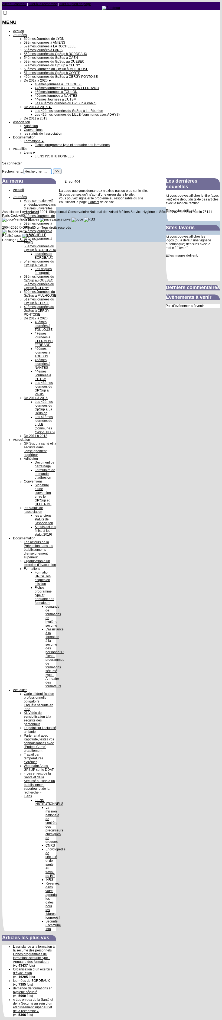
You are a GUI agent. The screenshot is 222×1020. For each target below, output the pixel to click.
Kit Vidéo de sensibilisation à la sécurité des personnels (37, 718)
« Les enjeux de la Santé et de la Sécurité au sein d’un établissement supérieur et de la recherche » (39, 783)
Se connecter (12, 163)
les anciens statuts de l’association (44, 519)
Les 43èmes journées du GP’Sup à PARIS (65, 103)
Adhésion (31, 126)
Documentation (24, 137)
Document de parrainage (44, 464)
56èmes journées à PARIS (43, 50)
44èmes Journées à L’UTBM (55, 99)
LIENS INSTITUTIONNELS (54, 156)
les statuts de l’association (43, 133)
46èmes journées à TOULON (56, 92)
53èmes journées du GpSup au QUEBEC (54, 61)
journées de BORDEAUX (44, 256)
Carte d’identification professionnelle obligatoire (39, 697)
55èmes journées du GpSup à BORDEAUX (55, 54)
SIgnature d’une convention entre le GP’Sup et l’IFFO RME (43, 494)
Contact (93, 202)
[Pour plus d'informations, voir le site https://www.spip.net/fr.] (28, 236)
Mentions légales (27, 219)
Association (21, 122)
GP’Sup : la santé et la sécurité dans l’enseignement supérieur (40, 449)
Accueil (18, 31)
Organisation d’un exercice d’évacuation (40, 563)
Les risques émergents (43, 271)
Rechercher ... (12, 171)
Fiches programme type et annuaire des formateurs (72, 145)
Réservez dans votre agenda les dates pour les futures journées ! (52, 900)
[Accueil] (111, 8)
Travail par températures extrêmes (33, 758)
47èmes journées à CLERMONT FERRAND (67, 88)
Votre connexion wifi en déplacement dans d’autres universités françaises (40, 206)
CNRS (50, 845)
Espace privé (61, 219)
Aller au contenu (14, 4)
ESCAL (22, 240)
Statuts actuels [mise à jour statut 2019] (45, 530)
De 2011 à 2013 (35, 118)
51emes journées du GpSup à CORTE (52, 73)
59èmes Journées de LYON (44, 39)
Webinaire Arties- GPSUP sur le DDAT (39, 768)
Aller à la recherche (42, 4)
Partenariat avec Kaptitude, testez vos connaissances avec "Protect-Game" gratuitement (39, 743)
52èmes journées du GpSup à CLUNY (52, 65)
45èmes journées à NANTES (56, 96)
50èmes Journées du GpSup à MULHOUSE (56, 69)
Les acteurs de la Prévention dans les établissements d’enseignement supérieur (38, 549)
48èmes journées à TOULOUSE (58, 84)
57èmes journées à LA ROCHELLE (50, 46)
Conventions (33, 130)
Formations (34, 141)
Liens (30, 152)
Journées (20, 35)
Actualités (20, 149)
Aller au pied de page (75, 4)
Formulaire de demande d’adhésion (45, 474)
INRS (49, 880)
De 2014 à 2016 (38, 107)
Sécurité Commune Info (53, 925)
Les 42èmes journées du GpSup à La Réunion (69, 111)
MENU (9, 22)
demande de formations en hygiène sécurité (33, 990)
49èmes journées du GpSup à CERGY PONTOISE (61, 77)
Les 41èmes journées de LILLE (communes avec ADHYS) (77, 114)
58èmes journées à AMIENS (44, 42)
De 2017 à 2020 (38, 80)
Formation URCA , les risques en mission (43, 578)
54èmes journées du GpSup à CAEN (51, 58)
